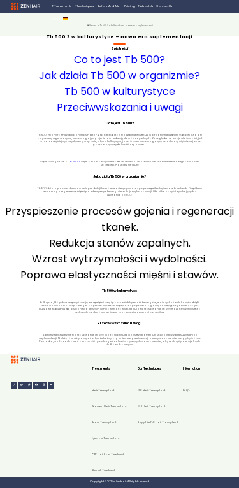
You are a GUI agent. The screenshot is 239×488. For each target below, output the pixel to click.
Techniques (85, 6)
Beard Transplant (104, 422)
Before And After (109, 6)
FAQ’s (56, 18)
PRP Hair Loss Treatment (108, 454)
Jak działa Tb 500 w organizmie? (119, 75)
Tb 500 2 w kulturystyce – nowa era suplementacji (126, 25)
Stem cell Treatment (103, 469)
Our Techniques (149, 368)
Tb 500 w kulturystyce (119, 91)
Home (92, 25)
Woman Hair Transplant (109, 406)
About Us (146, 6)
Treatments (62, 6)
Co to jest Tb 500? (119, 59)
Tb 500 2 (74, 161)
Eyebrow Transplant (105, 438)
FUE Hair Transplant (151, 390)
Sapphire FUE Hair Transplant (158, 422)
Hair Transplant (103, 390)
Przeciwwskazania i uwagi (120, 107)
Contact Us (164, 6)
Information (191, 368)
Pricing (129, 6)
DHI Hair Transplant (151, 406)
